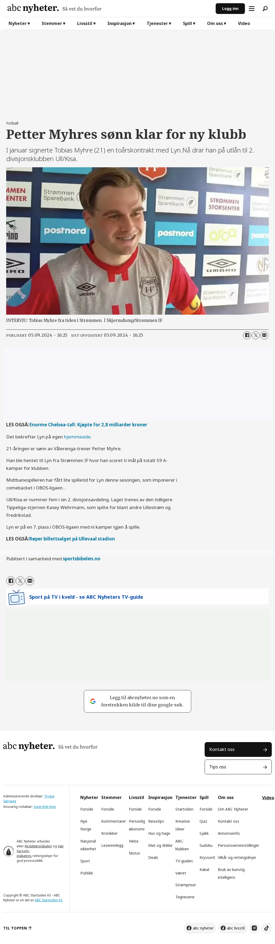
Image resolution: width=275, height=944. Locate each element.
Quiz (203, 821)
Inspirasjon (119, 23)
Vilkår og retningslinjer (237, 857)
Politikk (86, 873)
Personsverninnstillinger (238, 845)
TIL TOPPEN (15, 928)
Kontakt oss (221, 749)
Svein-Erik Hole (45, 806)
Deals (153, 857)
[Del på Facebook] (247, 335)
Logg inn (230, 8)
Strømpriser (185, 884)
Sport (85, 860)
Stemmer (52, 23)
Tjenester (157, 23)
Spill (187, 23)
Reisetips (156, 821)
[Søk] (265, 8)
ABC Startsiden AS (49, 900)
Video (244, 23)
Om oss (215, 23)
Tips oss (217, 767)
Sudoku (206, 845)
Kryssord (207, 857)
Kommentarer (113, 821)
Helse (134, 841)
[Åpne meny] (251, 8)
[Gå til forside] (109, 8)
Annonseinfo (229, 833)
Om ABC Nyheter (233, 809)
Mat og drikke (160, 845)
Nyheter (18, 23)
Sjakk (204, 833)
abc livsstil (236, 928)
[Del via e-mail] (264, 335)
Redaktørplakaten (38, 846)
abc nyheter (203, 928)
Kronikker (109, 833)
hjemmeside (77, 437)
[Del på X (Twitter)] (256, 335)
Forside (86, 809)
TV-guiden (184, 860)
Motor (134, 853)
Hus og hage (159, 833)
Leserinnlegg (112, 845)
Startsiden (184, 809)
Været (180, 873)
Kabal (204, 869)
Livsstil (84, 23)
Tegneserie (184, 896)
